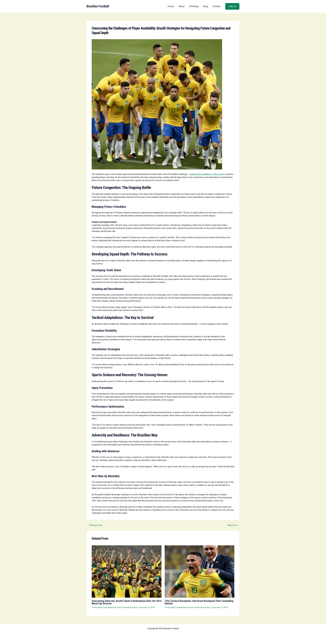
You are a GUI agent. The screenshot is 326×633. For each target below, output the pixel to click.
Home (171, 6)
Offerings (194, 6)
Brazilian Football (98, 6)
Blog (205, 6)
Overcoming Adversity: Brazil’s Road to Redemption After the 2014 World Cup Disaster (126, 602)
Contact (216, 6)
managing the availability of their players (207, 174)
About (182, 6)
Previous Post (94, 525)
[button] (232, 6)
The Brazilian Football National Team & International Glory (115, 607)
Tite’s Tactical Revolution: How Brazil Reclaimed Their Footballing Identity (199, 602)
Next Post (233, 525)
